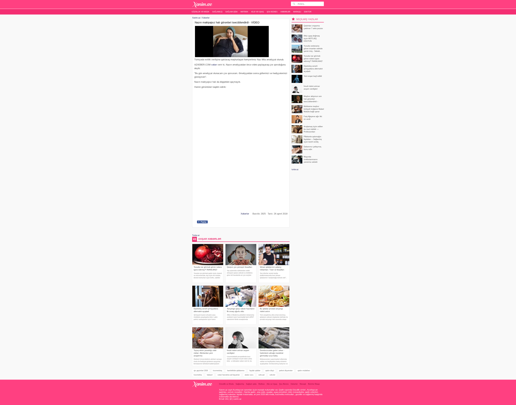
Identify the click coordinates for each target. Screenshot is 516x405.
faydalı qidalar (254, 371)
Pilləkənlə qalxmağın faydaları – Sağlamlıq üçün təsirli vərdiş (313, 139)
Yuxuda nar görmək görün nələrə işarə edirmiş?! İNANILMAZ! (313, 58)
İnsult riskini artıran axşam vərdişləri (312, 87)
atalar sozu (249, 375)
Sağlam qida (231, 12)
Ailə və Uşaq (257, 12)
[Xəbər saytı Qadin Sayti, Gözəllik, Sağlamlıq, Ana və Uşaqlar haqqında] (202, 4)
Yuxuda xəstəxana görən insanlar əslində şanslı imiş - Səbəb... (313, 48)
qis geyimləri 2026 (201, 371)
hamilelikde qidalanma (235, 371)
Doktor (307, 12)
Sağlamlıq (217, 12)
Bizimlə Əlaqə (314, 384)
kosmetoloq (217, 371)
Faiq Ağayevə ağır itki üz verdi (313, 117)
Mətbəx (244, 12)
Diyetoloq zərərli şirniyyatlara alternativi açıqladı (313, 68)
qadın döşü (269, 371)
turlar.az (295, 169)
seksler (272, 375)
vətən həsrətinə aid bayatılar (229, 375)
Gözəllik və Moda (200, 12)
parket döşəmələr (286, 371)
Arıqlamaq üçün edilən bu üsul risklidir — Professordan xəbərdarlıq (313, 129)
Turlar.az (196, 235)
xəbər (214, 64)
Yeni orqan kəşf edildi (313, 76)
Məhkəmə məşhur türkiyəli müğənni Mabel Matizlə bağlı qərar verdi (314, 109)
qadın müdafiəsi (304, 371)
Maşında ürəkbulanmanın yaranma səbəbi (311, 159)
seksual (261, 375)
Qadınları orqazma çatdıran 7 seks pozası (313, 27)
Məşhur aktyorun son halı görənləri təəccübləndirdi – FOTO (313, 99)
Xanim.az (196, 18)
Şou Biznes (272, 12)
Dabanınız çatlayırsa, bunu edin (313, 148)
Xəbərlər (285, 12)
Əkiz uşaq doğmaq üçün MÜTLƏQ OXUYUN (312, 38)
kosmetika (198, 375)
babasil (209, 375)
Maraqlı (297, 12)
